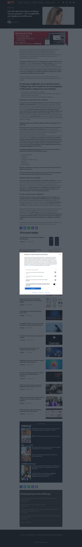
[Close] (60, 255)
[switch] (54, 272)
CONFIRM (33, 288)
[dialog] (41, 273)
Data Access (41, 292)
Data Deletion (34, 292)
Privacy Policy (47, 292)
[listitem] (41, 269)
